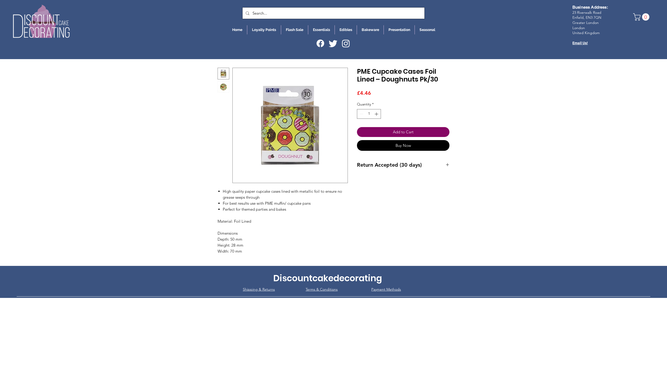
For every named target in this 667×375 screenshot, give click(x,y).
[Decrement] (361, 113)
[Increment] (377, 113)
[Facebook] (320, 43)
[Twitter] (333, 43)
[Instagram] (346, 43)
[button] (642, 17)
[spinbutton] (369, 113)
